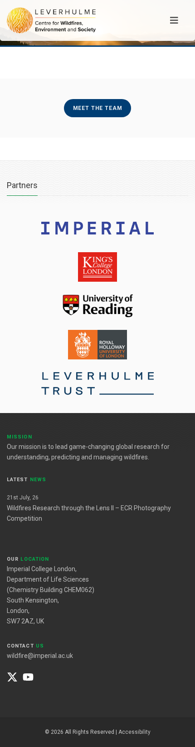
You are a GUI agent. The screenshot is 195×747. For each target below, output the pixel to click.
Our (28, 559)
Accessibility (134, 732)
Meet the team (97, 108)
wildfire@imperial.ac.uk (40, 655)
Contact (25, 646)
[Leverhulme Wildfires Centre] (51, 19)
